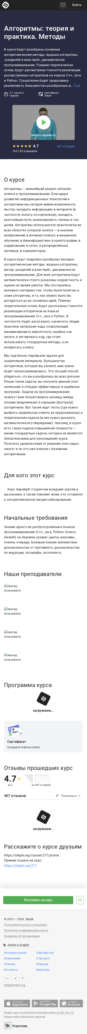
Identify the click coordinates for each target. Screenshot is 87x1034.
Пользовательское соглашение (25, 924)
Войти (76, 5)
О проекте (43, 958)
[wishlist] (63, 5)
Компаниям (12, 958)
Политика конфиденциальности (26, 930)
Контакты (11, 969)
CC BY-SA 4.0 (65, 1012)
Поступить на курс (38, 900)
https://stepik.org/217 (20, 866)
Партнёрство (45, 952)
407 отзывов (66, 146)
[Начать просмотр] (43, 122)
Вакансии (43, 969)
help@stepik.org (14, 985)
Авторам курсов (15, 952)
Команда (42, 964)
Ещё (77, 86)
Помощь (10, 964)
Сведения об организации (22, 936)
